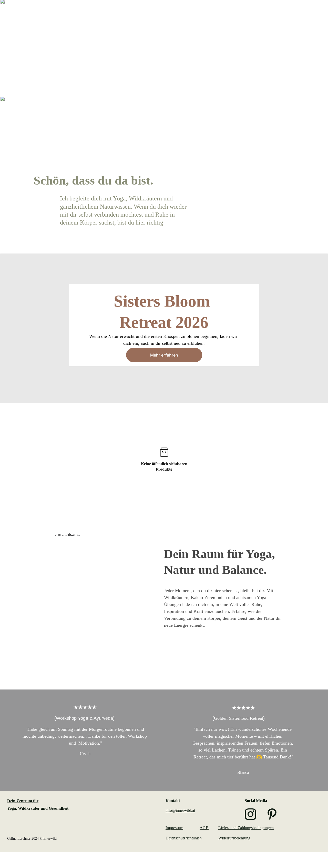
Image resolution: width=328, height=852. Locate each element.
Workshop (186, 14)
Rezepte (235, 14)
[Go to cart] (313, 15)
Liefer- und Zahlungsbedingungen (246, 828)
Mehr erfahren (164, 355)
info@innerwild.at (180, 810)
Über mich (279, 14)
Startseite (159, 14)
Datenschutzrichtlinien (184, 838)
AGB (204, 828)
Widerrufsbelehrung (234, 838)
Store (302, 14)
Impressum (174, 828)
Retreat (212, 14)
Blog (256, 14)
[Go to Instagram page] (250, 814)
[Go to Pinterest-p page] (272, 814)
